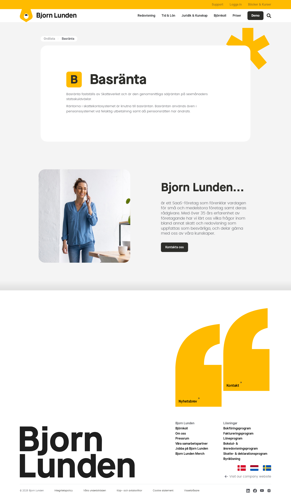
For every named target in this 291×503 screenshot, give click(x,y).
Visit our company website (250, 476)
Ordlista (49, 39)
